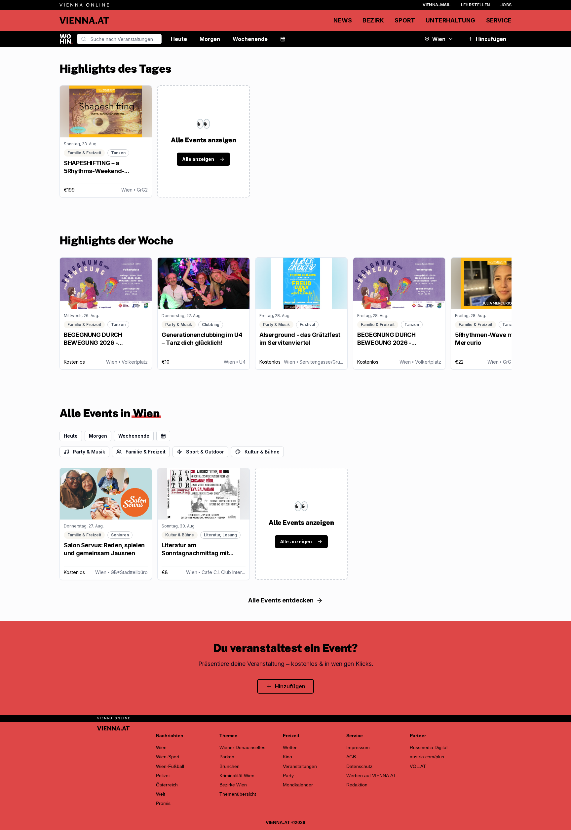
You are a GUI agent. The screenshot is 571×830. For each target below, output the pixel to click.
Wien (438, 39)
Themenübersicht (237, 794)
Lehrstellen (475, 4)
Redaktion (356, 784)
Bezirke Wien (233, 784)
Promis (163, 803)
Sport (405, 20)
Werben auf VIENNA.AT (371, 775)
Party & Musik (89, 451)
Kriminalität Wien (236, 775)
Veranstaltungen (300, 766)
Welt (160, 794)
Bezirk (373, 20)
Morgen (210, 39)
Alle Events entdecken (281, 600)
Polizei (163, 775)
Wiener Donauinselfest (243, 747)
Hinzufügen (491, 39)
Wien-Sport (167, 756)
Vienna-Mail (436, 4)
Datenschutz (359, 766)
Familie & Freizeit (146, 451)
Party (288, 775)
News (342, 20)
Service (499, 20)
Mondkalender (298, 784)
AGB (351, 756)
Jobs (506, 4)
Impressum (358, 747)
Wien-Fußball (170, 766)
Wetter (290, 747)
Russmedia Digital (428, 747)
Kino (287, 756)
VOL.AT (418, 766)
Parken (226, 756)
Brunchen (229, 766)
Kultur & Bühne (262, 451)
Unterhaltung (450, 20)
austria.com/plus (427, 756)
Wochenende (250, 39)
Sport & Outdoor (205, 451)
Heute (179, 39)
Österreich (167, 784)
